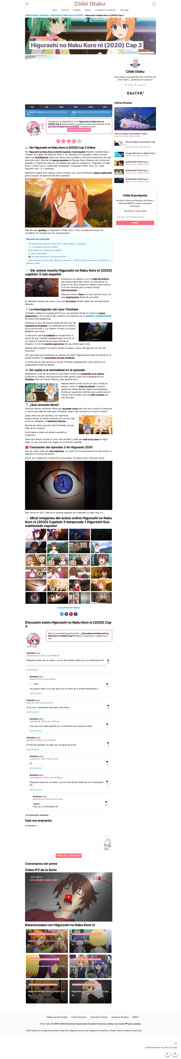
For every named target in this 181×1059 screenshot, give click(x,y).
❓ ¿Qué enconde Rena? (37, 253)
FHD (32, 107)
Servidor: (30, 57)
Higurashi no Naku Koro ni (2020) (67, 15)
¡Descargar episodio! (79, 130)
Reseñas (77, 10)
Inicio (54, 10)
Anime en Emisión (120, 1017)
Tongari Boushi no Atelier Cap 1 (140, 153)
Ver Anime (124, 10)
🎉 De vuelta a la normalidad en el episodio (45, 250)
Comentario (31, 825)
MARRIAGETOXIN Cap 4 (136, 162)
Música (88, 10)
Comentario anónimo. (38, 815)
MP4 (76, 107)
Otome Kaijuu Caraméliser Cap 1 (140, 143)
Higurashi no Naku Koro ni (69, 608)
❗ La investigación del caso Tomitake (43, 247)
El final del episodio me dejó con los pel (161, 1047)
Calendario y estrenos (105, 10)
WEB (61, 107)
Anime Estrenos (79, 1017)
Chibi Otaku (89, 3)
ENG (105, 107)
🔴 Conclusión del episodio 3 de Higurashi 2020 (46, 257)
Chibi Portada (31, 15)
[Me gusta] (108, 660)
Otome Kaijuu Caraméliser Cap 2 (131, 133)
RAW (90, 107)
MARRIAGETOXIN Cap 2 (136, 179)
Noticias (65, 10)
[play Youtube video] (68, 897)
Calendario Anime (99, 1017)
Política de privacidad (57, 1017)
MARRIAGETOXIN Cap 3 (136, 170)
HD (47, 107)
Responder (33, 670)
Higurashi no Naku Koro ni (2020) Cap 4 (91, 113)
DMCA (135, 1017)
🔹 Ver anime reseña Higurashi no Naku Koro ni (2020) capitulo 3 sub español (56, 244)
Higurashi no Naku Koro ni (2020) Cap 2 (47, 113)
